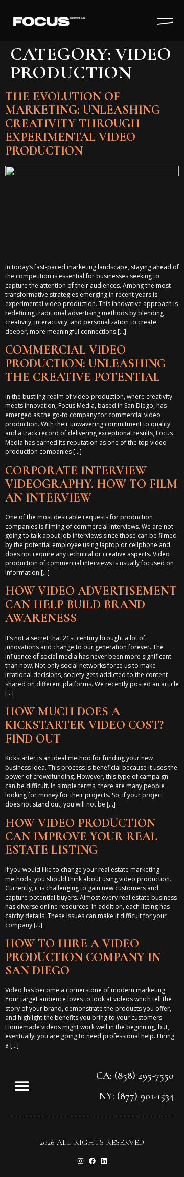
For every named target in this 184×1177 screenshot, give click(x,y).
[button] (21, 1085)
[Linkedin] (104, 1161)
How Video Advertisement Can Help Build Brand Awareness (91, 604)
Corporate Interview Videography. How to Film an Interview (91, 484)
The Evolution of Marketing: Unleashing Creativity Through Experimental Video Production (82, 123)
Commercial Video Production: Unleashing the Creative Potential (85, 363)
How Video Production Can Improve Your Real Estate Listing (81, 837)
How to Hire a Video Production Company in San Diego (82, 957)
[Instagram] (80, 1161)
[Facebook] (92, 1161)
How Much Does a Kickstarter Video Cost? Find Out (84, 725)
